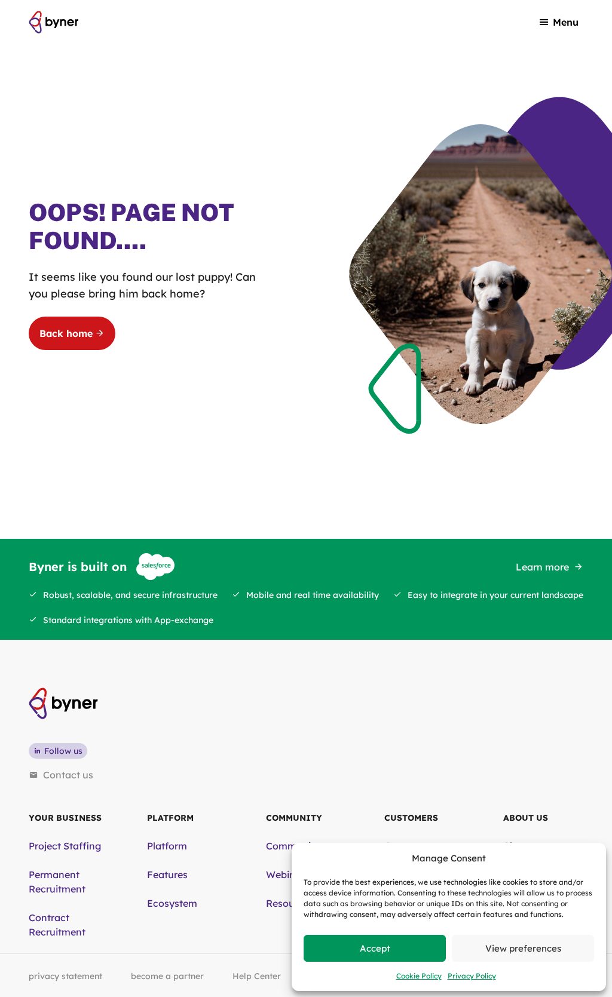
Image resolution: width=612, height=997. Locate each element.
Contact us (68, 775)
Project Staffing (65, 846)
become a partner (167, 976)
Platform (167, 846)
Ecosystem (172, 903)
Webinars (288, 875)
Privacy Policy (472, 975)
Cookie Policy (419, 975)
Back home (66, 333)
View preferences (523, 948)
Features (167, 875)
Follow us (63, 751)
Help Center (256, 976)
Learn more (542, 567)
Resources (290, 903)
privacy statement (65, 976)
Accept (375, 948)
